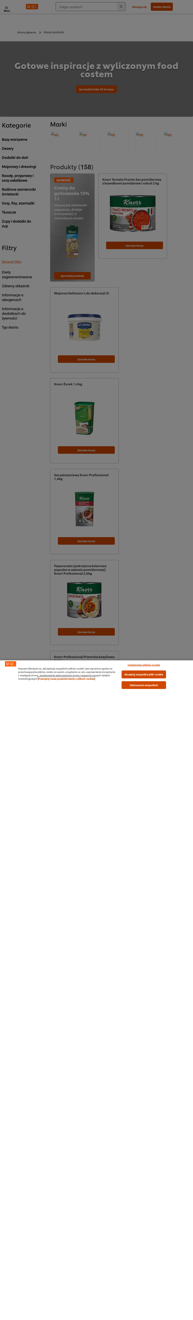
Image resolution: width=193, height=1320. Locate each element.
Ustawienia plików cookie (144, 665)
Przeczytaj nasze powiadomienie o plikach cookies (66, 678)
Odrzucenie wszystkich (144, 685)
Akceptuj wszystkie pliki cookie (143, 674)
